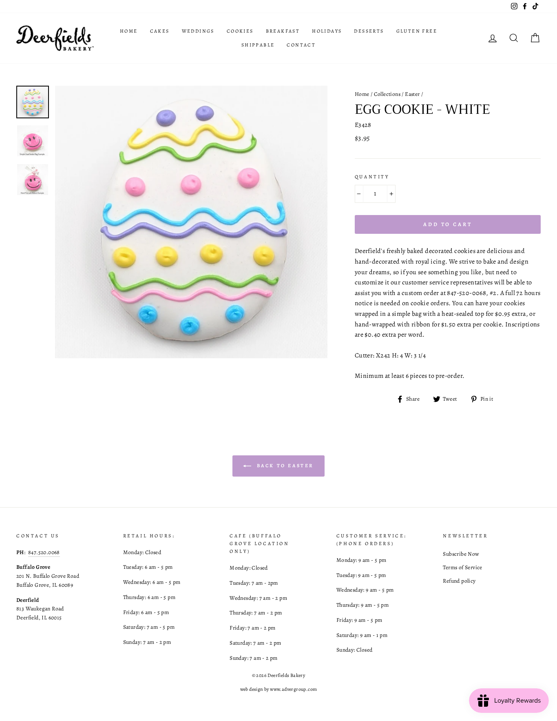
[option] (191, 222)
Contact (301, 45)
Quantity (372, 176)
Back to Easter (284, 465)
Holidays (327, 31)
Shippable (258, 45)
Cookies (240, 31)
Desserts (369, 31)
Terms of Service (462, 567)
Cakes (160, 31)
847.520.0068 (44, 552)
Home (129, 31)
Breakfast (283, 31)
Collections (387, 94)
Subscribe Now (461, 554)
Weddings (198, 31)
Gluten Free (416, 31)
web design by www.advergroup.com (278, 689)
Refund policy (459, 581)
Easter (412, 94)
